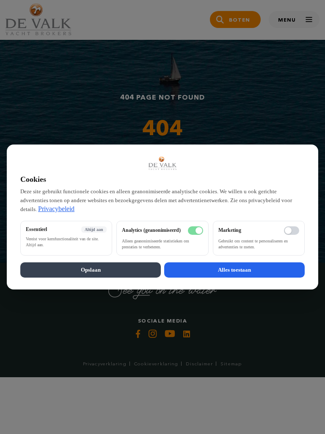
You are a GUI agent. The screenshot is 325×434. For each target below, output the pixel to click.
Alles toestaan (234, 270)
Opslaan (91, 270)
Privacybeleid (56, 208)
